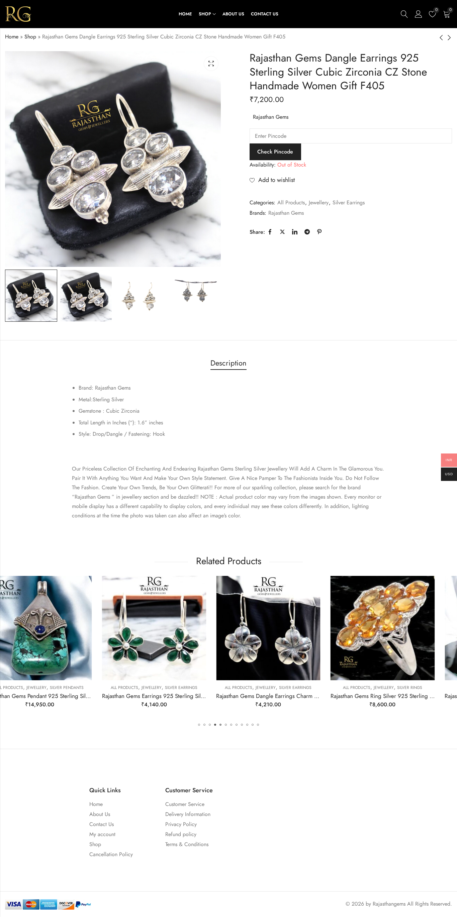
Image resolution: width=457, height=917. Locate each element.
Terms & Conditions (186, 844)
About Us (99, 814)
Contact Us (101, 824)
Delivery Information (187, 814)
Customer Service (184, 804)
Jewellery (319, 202)
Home (11, 36)
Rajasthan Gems (270, 117)
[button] (199, 725)
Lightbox (211, 64)
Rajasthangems (389, 904)
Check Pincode (275, 152)
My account (102, 834)
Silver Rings (312, 688)
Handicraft (415, 688)
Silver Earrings (349, 202)
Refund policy (180, 834)
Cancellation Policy (111, 854)
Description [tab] (228, 363)
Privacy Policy (181, 824)
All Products (291, 202)
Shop (30, 36)
